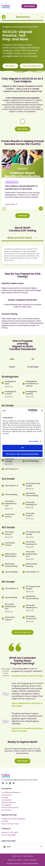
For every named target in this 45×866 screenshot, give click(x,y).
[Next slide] (41, 208)
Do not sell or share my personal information (22, 454)
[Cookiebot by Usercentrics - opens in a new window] (28, 410)
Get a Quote (22, 761)
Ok (22, 447)
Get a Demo (10, 66)
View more (22, 215)
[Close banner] (42, 410)
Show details (33, 441)
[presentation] (22, 238)
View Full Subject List (31, 66)
